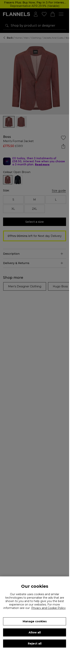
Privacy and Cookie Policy (48, 608)
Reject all (34, 643)
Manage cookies (35, 621)
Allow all (35, 632)
